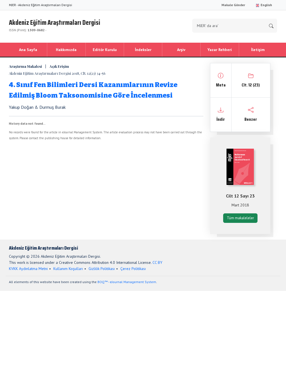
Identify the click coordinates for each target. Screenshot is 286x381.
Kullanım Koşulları (68, 268)
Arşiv (181, 49)
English (266, 5)
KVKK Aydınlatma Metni (28, 268)
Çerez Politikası (133, 268)
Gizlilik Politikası (102, 268)
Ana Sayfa (28, 49)
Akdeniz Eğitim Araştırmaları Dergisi (54, 24)
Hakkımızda (66, 49)
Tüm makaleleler (240, 218)
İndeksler (143, 49)
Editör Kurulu (105, 49)
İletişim (258, 49)
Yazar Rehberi (220, 49)
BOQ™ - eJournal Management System (126, 282)
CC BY (157, 262)
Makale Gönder (233, 5)
